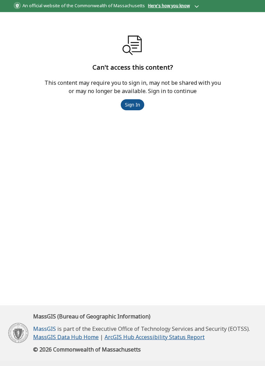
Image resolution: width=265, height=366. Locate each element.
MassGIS (44, 329)
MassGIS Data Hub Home (66, 337)
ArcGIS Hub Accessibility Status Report (155, 337)
